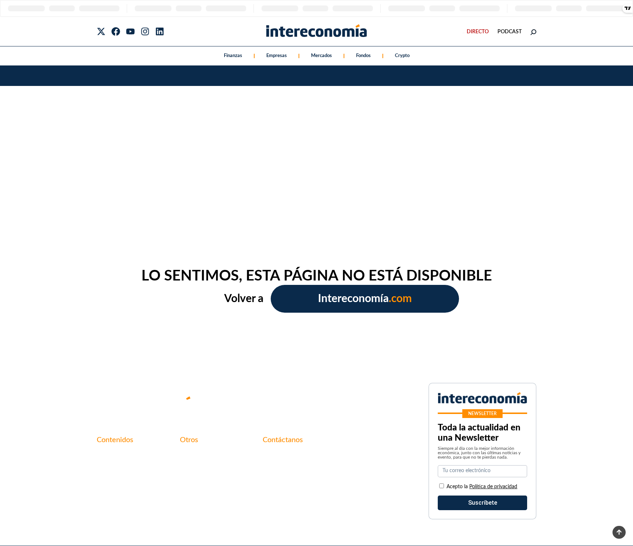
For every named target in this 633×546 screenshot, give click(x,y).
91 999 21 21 (280, 471)
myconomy (111, 455)
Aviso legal (193, 468)
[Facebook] (115, 31)
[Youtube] (130, 31)
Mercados (321, 55)
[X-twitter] (101, 31)
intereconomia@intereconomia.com (308, 459)
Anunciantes (113, 468)
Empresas (276, 55)
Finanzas (233, 55)
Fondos (363, 55)
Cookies (190, 493)
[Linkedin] (159, 31)
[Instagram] (145, 31)
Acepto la (482, 486)
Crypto (402, 55)
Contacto (192, 455)
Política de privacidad (207, 480)
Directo (478, 31)
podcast (509, 31)
